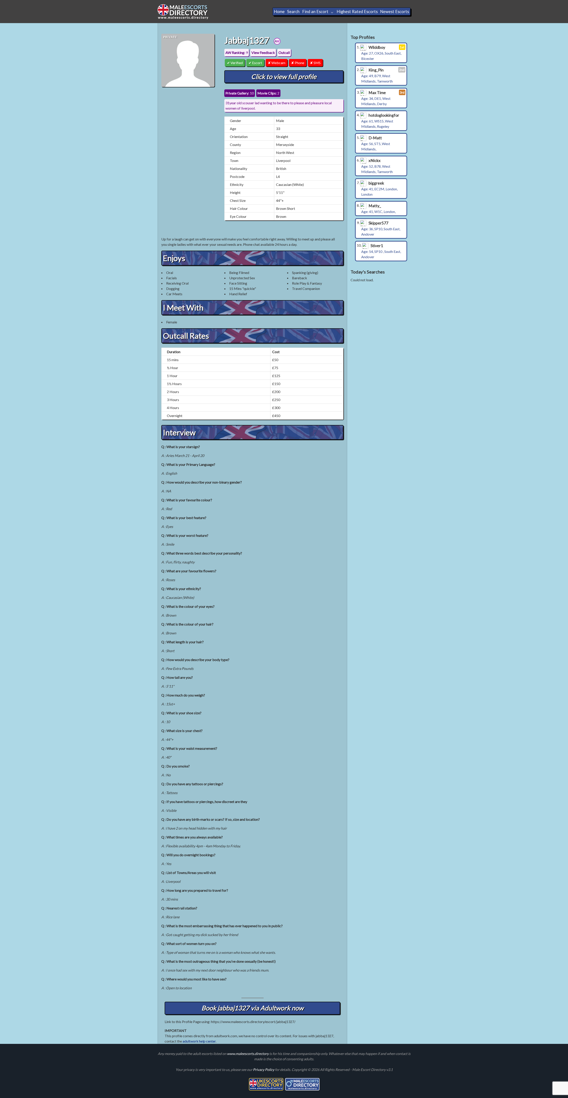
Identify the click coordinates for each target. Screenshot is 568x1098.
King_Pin (376, 70)
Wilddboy (377, 47)
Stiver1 (377, 245)
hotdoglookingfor (384, 115)
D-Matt (375, 138)
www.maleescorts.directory (248, 1053)
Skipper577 (378, 223)
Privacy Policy (264, 1069)
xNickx (375, 160)
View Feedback (263, 52)
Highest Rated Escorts (357, 11)
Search (293, 11)
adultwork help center (199, 1041)
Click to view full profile (283, 76)
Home (279, 11)
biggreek (376, 183)
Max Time (377, 92)
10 (239, 93)
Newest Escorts (394, 11)
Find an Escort (315, 11)
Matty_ (375, 205)
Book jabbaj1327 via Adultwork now (252, 1008)
